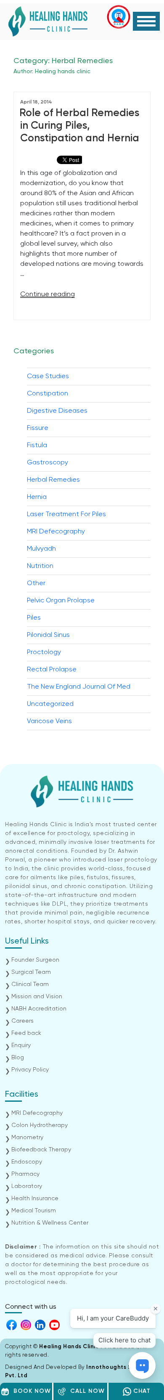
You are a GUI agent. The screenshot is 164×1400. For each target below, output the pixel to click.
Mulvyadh (41, 549)
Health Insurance (34, 1198)
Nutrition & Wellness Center (49, 1223)
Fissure (37, 428)
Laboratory (26, 1186)
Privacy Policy (30, 1070)
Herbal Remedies (53, 480)
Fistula (37, 445)
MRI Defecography (56, 531)
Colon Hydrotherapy (39, 1125)
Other (36, 583)
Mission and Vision (36, 997)
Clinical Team (30, 984)
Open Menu (146, 21)
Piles (34, 618)
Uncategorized (50, 704)
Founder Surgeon (35, 960)
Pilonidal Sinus (48, 635)
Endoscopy (26, 1162)
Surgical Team (31, 972)
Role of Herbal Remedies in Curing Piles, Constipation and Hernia (79, 125)
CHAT (141, 1391)
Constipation (47, 393)
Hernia (37, 497)
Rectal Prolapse (52, 669)
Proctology (44, 652)
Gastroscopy (47, 462)
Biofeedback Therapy (41, 1150)
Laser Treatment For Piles (66, 514)
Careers (22, 1021)
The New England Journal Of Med (78, 687)
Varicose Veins (49, 721)
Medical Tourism (33, 1211)
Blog (17, 1058)
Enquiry (21, 1045)
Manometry (27, 1137)
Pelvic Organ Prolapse (61, 600)
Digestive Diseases (57, 411)
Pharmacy (25, 1174)
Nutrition (40, 566)
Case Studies (48, 376)
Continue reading (47, 294)
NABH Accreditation (38, 1009)
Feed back (26, 1033)
